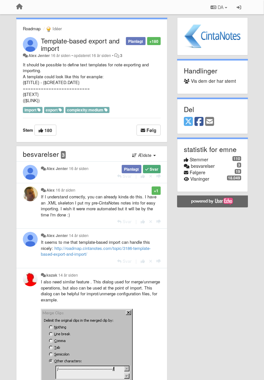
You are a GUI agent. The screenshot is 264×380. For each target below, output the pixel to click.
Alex (50, 190)
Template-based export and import (80, 44)
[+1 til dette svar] (143, 176)
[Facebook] (198, 121)
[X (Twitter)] (188, 121)
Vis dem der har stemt (213, 81)
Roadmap (32, 28)
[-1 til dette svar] (158, 176)
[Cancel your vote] (150, 176)
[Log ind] (239, 7)
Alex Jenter (39, 55)
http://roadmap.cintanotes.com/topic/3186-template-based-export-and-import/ (96, 251)
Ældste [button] (145, 155)
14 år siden (79, 235)
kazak (51, 275)
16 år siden (79, 168)
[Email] (209, 121)
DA (220, 7)
